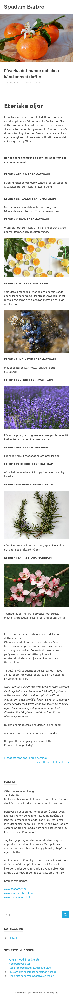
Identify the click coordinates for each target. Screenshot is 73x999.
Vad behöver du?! (19, 963)
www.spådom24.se (15, 888)
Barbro (26, 82)
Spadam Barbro (24, 7)
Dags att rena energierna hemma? (26, 757)
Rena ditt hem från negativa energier (31, 975)
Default (39, 82)
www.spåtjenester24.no (18, 892)
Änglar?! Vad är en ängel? (24, 959)
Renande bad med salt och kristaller (30, 967)
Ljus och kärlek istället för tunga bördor (32, 971)
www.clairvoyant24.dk (17, 896)
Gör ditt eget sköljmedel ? (51, 761)
